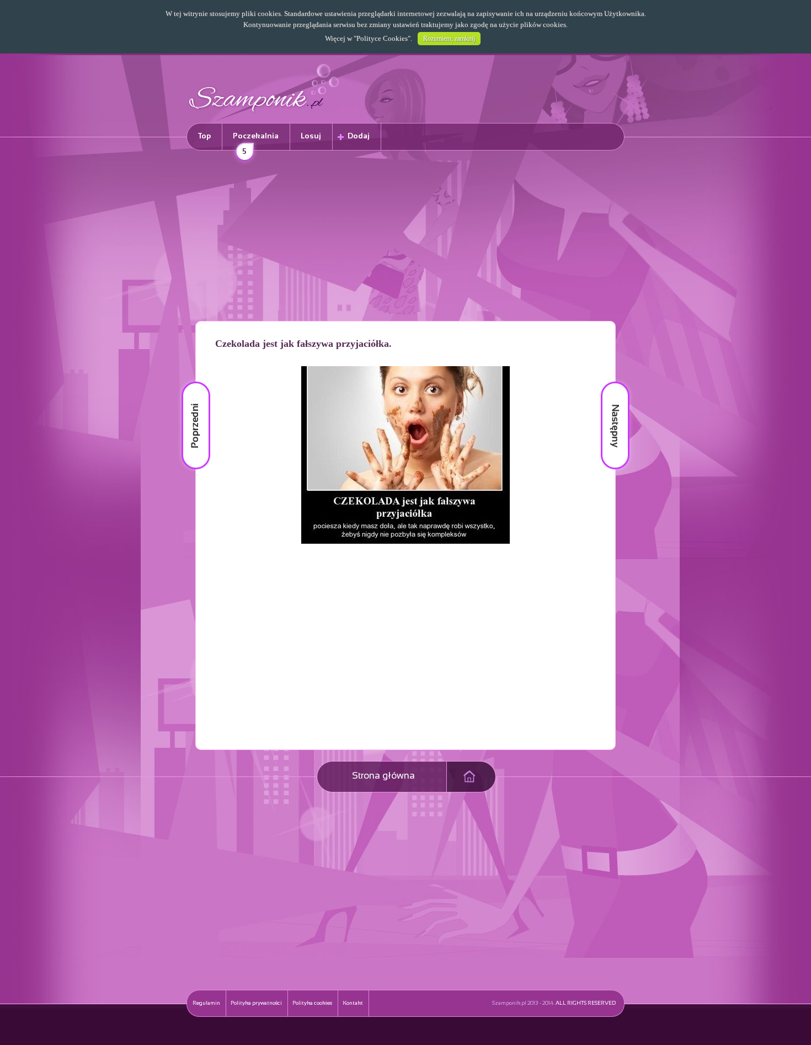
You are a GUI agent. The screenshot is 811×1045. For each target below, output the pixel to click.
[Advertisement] (405, 238)
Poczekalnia (256, 141)
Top (204, 136)
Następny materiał (607, 382)
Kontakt (353, 1003)
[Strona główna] (264, 113)
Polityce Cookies (382, 38)
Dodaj (359, 136)
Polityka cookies (312, 1003)
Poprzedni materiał (189, 382)
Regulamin (206, 1003)
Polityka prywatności (256, 1003)
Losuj (311, 136)
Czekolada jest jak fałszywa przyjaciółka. (303, 343)
